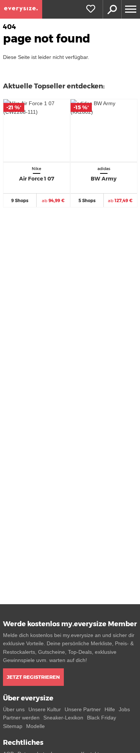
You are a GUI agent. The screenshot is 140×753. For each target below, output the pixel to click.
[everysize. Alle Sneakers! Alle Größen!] (21, 9)
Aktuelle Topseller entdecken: (54, 86)
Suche (112, 9)
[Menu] (130, 9)
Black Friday (101, 718)
